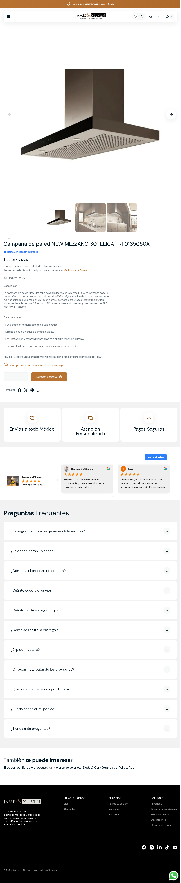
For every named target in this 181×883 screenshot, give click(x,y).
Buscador (112, 814)
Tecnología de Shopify (44, 870)
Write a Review (153, 457)
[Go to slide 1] (111, 496)
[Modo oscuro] (136, 16)
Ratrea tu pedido (116, 803)
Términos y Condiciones (161, 809)
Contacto (68, 809)
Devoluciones (155, 819)
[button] (9, 16)
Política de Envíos (157, 814)
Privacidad (154, 803)
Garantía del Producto (160, 825)
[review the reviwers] (108, 469)
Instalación (113, 809)
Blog (65, 803)
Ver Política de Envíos (75, 270)
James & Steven (22, 870)
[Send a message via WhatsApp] (171, 875)
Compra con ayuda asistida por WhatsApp (37, 365)
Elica (7, 238)
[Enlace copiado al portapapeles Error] (38, 390)
